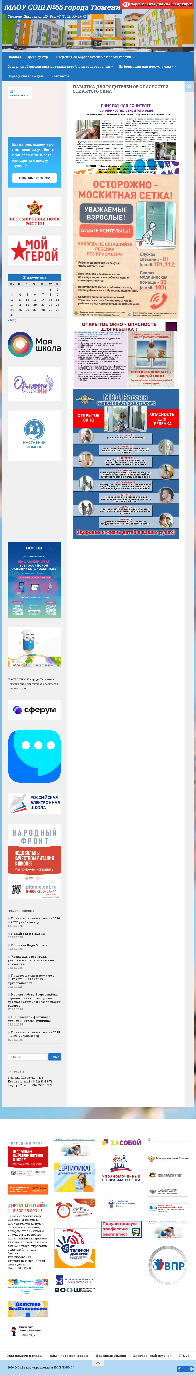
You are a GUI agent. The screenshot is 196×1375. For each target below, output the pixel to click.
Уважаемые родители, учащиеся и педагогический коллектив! (31, 960)
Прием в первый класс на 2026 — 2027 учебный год (34, 920)
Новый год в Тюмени (28, 933)
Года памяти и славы (24, 1356)
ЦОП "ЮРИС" (64, 1367)
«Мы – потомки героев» (69, 1356)
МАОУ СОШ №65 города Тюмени (62, 7)
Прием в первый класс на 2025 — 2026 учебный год (34, 1034)
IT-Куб (184, 1356)
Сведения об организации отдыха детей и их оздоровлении (58, 66)
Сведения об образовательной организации (93, 57)
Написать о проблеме (34, 178)
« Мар (12, 320)
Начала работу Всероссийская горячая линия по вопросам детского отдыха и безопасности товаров (34, 1000)
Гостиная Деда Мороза (29, 945)
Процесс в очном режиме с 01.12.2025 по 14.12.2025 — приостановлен (31, 979)
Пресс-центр (37, 57)
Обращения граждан (25, 76)
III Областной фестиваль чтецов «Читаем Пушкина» (29, 1019)
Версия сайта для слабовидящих (161, 4)
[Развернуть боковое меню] (189, 86)
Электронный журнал (152, 1356)
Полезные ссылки (111, 1356)
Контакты (60, 76)
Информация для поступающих (146, 66)
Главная (14, 57)
